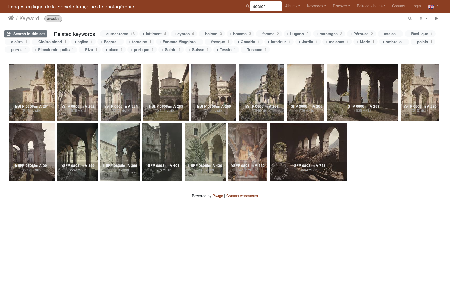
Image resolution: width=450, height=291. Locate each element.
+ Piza (89, 49)
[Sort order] (423, 18)
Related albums (370, 5)
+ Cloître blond (50, 42)
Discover (340, 5)
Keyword (29, 18)
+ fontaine (140, 42)
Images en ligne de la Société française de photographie (71, 6)
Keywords (315, 5)
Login (416, 5)
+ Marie (365, 42)
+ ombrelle (394, 42)
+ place (114, 49)
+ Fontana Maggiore (179, 42)
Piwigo (218, 195)
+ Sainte (171, 49)
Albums (291, 5)
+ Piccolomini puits (54, 49)
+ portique (142, 49)
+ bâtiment (154, 33)
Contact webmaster (242, 195)
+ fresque (218, 42)
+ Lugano (297, 33)
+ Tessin (226, 49)
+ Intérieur (279, 42)
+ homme (240, 33)
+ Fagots (111, 42)
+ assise (390, 33)
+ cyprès (184, 33)
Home (11, 18)
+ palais (423, 42)
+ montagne (329, 33)
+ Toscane (255, 49)
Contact (398, 5)
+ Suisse (199, 49)
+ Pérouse (361, 33)
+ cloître (17, 42)
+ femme (269, 33)
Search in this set (28, 33)
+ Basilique (420, 33)
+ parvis (17, 49)
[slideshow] (436, 18)
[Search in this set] (410, 18)
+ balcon (212, 33)
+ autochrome (119, 33)
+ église (83, 42)
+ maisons (337, 42)
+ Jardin (308, 42)
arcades (53, 18)
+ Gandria (248, 42)
